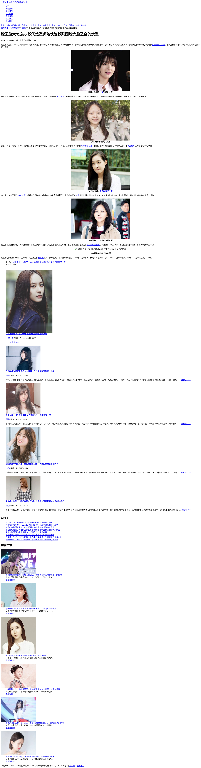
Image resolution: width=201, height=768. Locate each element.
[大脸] (8, 468)
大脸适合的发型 (158, 45)
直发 (78, 195)
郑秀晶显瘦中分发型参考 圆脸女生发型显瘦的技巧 (26, 334)
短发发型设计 (86, 146)
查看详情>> (10, 580)
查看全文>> (14, 342)
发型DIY (9, 19)
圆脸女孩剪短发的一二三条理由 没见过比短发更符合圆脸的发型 (39, 262)
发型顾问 (9, 21)
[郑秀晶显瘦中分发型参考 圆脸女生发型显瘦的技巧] (29, 332)
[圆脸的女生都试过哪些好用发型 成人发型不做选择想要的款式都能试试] (23, 500)
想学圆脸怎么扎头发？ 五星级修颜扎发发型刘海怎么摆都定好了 (32, 609)
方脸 (8, 25)
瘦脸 (78, 25)
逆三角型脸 (22, 25)
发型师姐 (4, 28)
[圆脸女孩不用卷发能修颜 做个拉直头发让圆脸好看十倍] (23, 413)
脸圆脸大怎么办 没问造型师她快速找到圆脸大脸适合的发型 (30, 522)
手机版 (72, 766)
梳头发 (41, 258)
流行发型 (9, 9)
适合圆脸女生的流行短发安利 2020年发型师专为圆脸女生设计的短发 (34, 575)
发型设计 (9, 14)
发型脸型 (9, 11)
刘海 (101, 92)
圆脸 (39, 25)
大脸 (53, 25)
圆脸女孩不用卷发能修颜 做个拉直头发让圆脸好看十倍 (28, 415)
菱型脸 (14, 25)
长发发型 (131, 146)
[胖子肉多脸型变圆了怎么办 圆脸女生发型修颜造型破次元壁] (23, 369)
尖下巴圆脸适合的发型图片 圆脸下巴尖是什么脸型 (26, 656)
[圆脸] (8, 375)
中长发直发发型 (106, 191)
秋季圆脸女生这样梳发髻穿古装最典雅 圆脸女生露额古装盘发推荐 (33, 689)
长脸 (3, 25)
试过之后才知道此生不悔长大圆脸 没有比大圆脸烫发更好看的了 (32, 464)
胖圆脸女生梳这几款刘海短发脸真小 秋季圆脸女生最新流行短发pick (33, 537)
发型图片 (80, 766)
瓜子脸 (64, 25)
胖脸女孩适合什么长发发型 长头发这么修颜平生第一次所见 (30, 535)
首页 (7, 6)
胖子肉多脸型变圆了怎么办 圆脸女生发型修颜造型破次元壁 (30, 371)
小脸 (58, 25)
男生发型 (9, 16)
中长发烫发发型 (93, 245)
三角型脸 (32, 25)
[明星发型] (10, 338)
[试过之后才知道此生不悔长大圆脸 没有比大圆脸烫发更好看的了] (23, 462)
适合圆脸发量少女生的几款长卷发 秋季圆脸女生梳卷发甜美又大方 (33, 530)
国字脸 (71, 25)
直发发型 (22, 195)
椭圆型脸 (46, 25)
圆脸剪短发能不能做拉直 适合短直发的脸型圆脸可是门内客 (30, 757)
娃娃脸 (84, 25)
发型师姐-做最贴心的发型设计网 (14, 2)
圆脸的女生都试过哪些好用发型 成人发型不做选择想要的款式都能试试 (35, 501)
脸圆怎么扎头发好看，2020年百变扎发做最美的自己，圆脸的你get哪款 (35, 723)
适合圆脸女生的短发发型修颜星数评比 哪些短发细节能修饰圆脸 (32, 540)
